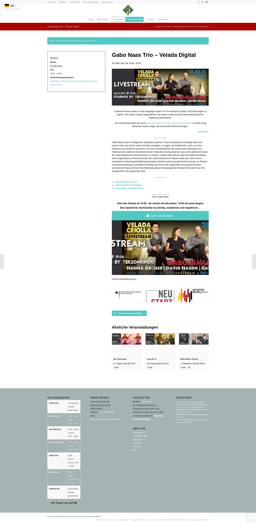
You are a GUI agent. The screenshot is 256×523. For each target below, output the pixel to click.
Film (135, 450)
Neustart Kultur (91, 81)
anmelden (146, 401)
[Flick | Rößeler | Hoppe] (254, 261)
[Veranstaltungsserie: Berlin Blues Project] (189, 367)
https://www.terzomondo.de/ (105, 419)
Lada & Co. (152, 359)
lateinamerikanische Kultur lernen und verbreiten (169, 123)
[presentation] (126, 344)
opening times (107, 2)
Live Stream (79, 81)
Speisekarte (139, 432)
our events (51, 2)
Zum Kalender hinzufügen (130, 313)
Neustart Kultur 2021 (183, 422)
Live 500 (179, 417)
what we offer (74, 2)
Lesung (137, 446)
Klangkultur (54, 81)
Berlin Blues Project (189, 359)
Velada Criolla (56, 84)
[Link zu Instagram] (203, 2)
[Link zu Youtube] (207, 2)
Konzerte (138, 439)
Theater (137, 443)
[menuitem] (52, 2)
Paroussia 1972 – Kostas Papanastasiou (190, 402)
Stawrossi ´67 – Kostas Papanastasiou (189, 407)
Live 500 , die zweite (183, 412)
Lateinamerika (67, 81)
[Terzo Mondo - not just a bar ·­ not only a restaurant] (128, 10)
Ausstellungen (140, 436)
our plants (63, 2)
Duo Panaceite (120, 359)
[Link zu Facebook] (199, 2)
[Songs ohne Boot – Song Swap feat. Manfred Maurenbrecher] (2, 261)
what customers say (91, 2)
